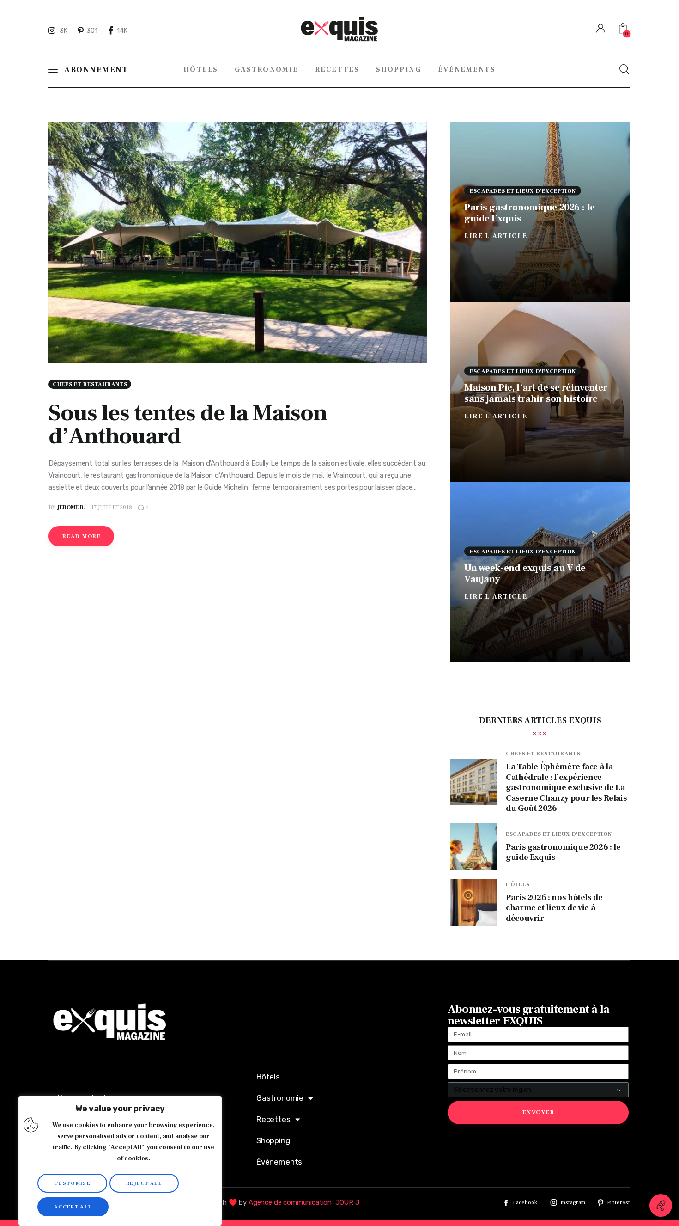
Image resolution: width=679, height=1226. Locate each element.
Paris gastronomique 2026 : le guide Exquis (529, 212)
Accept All (73, 1206)
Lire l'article (495, 236)
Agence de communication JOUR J (304, 1202)
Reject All (144, 1183)
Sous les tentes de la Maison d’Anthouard (187, 424)
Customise (72, 1183)
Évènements (279, 1161)
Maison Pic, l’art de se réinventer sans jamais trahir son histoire (535, 393)
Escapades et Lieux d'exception (523, 190)
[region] (120, 1161)
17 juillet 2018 (111, 507)
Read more (81, 536)
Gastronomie (279, 1098)
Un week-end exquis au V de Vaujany (525, 573)
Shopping (273, 1140)
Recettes (273, 1119)
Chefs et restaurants (90, 384)
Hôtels (517, 884)
